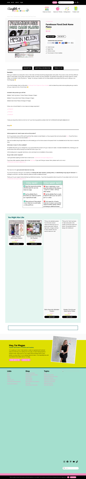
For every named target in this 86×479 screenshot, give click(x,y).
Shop (54, 2)
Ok (68, 477)
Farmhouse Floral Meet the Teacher (34, 237)
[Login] (75, 2)
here (67, 136)
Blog (12, 2)
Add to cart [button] (16, 244)
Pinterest (10, 111)
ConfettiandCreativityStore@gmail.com (43, 157)
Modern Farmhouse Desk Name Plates (69, 310)
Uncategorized (49, 21)
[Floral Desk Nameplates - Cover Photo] (24, 37)
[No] (84, 477)
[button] (48, 28)
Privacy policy (73, 477)
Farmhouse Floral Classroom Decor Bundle (38, 85)
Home (8, 2)
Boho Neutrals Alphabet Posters (52, 310)
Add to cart (51, 36)
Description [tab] (27, 68)
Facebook (10, 114)
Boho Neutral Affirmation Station (16, 237)
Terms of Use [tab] (58, 68)
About (17, 2)
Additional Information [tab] (42, 68)
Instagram (10, 109)
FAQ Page (32, 160)
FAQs (21, 2)
